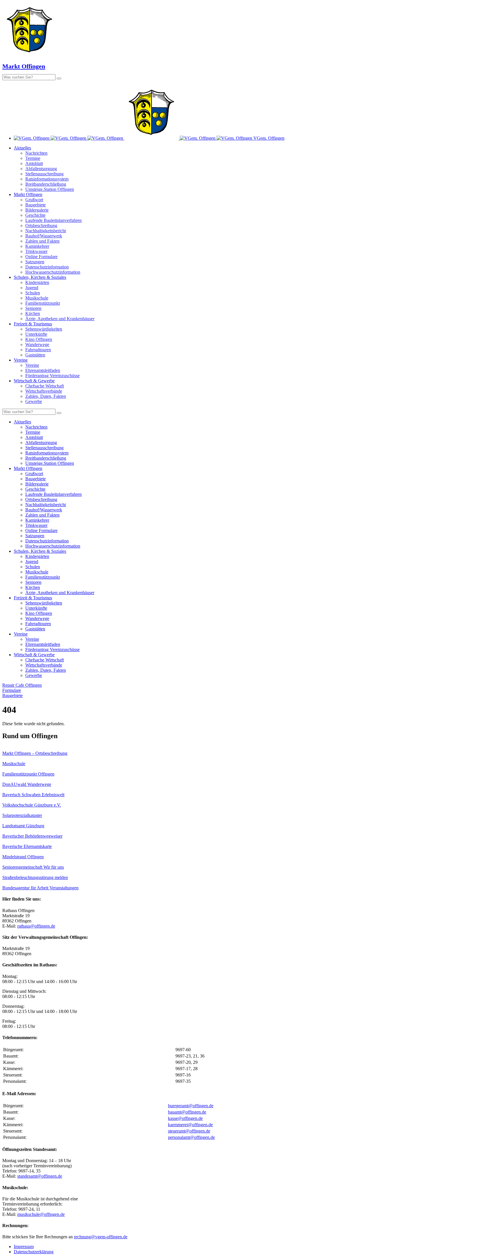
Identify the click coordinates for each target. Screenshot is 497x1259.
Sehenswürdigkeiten (43, 329)
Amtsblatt (34, 163)
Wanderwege (37, 344)
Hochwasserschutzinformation (52, 272)
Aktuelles (22, 147)
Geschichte (35, 215)
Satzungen (34, 261)
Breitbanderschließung (45, 184)
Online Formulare (41, 256)
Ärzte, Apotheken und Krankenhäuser (59, 318)
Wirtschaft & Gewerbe (34, 380)
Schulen (32, 292)
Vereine (21, 360)
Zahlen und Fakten (42, 241)
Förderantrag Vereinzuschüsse (52, 375)
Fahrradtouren (38, 349)
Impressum (24, 1246)
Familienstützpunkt (42, 303)
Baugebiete (35, 204)
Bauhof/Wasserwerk (43, 235)
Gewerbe (33, 401)
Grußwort (34, 199)
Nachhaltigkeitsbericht (45, 230)
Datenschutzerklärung (33, 1251)
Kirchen (32, 313)
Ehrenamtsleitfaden (42, 370)
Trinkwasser (36, 251)
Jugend (31, 287)
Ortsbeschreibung (41, 225)
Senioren (33, 308)
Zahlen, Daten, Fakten (45, 396)
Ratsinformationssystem (46, 178)
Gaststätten (35, 354)
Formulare (11, 690)
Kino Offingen (38, 339)
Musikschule (36, 297)
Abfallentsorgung (41, 168)
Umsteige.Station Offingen (49, 189)
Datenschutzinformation (47, 266)
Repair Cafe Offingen (22, 685)
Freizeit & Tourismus (33, 323)
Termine (32, 158)
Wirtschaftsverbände (43, 391)
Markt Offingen (28, 194)
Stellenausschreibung (44, 173)
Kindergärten (37, 282)
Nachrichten (36, 153)
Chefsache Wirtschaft (44, 385)
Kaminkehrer (37, 246)
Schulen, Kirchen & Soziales (40, 277)
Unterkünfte (36, 334)
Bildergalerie (37, 210)
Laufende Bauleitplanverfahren (53, 220)
